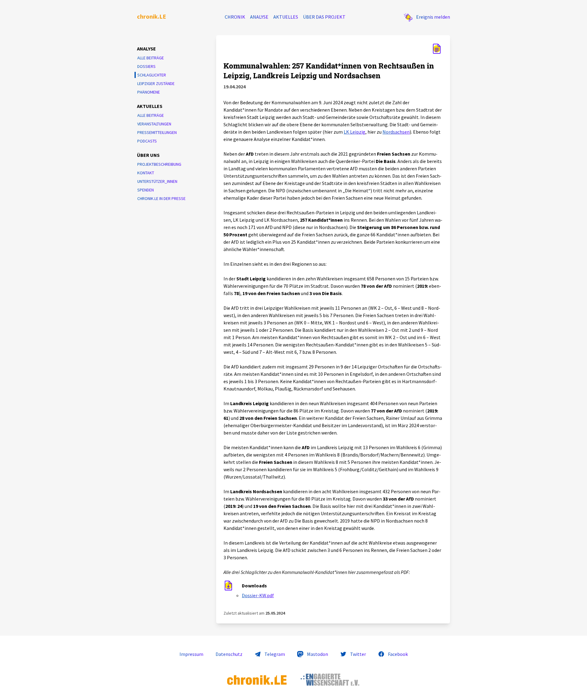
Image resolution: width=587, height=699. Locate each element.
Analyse (259, 17)
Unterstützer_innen (157, 181)
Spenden (145, 190)
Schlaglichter (151, 75)
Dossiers (146, 66)
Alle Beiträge (150, 58)
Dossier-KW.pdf (258, 595)
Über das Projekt (324, 17)
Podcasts (147, 141)
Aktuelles (285, 17)
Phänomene (148, 92)
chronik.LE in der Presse (161, 198)
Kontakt (145, 173)
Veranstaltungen (154, 124)
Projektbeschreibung (159, 164)
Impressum (191, 654)
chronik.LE (151, 16)
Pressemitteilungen (157, 132)
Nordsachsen (396, 132)
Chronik (235, 17)
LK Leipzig (354, 132)
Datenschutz (229, 654)
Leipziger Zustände (156, 83)
